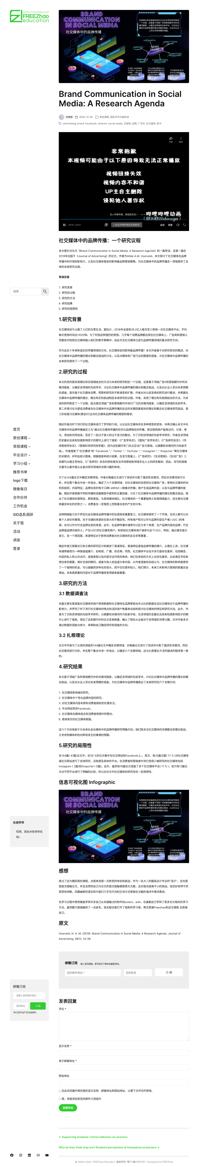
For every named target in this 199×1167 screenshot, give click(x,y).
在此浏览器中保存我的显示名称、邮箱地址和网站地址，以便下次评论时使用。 (108, 1090)
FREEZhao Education (104, 1161)
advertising (69, 123)
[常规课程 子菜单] (29, 447)
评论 (62, 1009)
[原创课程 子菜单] (29, 438)
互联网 (127, 123)
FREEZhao (167, 1161)
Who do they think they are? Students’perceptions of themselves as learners (107, 1147)
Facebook (90, 123)
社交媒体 (150, 123)
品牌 (134, 123)
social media (115, 123)
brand (80, 123)
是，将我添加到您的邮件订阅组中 (81, 1098)
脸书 (159, 123)
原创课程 (104, 116)
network (102, 123)
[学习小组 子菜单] (29, 463)
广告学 (141, 123)
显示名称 (65, 1046)
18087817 (141, 1161)
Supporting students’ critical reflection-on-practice (94, 1137)
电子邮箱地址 (68, 1061)
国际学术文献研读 (119, 116)
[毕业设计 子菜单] (29, 455)
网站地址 (64, 1075)
